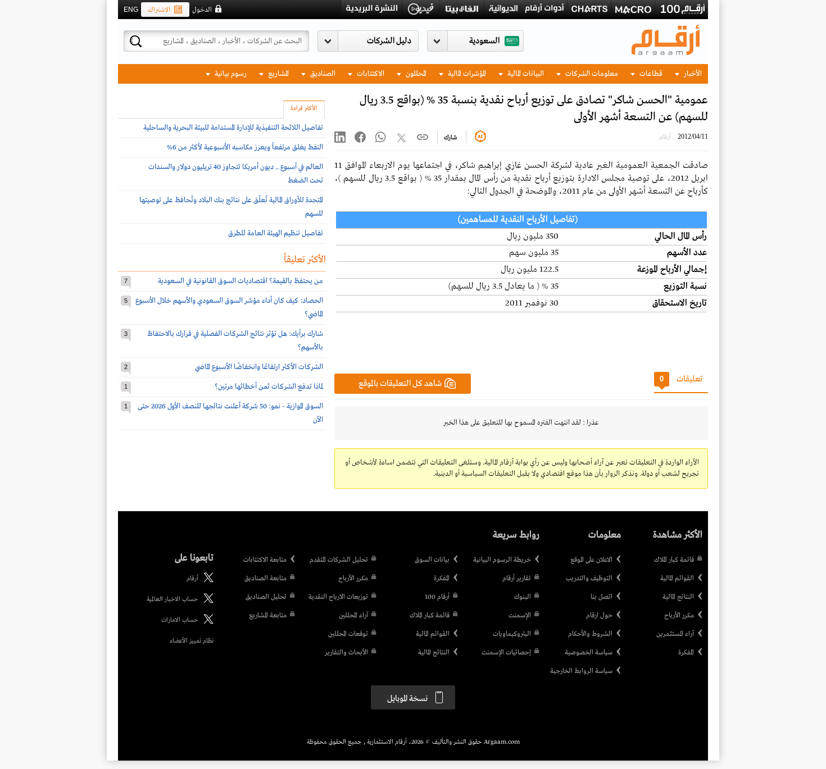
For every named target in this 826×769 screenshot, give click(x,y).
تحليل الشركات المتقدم (339, 560)
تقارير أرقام (516, 578)
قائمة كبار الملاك (674, 560)
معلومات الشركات (591, 74)
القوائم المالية (677, 578)
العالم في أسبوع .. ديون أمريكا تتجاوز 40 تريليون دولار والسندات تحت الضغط (235, 173)
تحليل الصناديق (266, 597)
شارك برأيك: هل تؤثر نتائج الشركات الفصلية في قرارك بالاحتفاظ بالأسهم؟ (235, 340)
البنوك (522, 597)
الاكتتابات (369, 74)
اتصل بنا (601, 597)
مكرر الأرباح (679, 615)
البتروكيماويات (512, 634)
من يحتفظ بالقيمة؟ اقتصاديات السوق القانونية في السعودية (240, 281)
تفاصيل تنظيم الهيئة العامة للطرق (275, 233)
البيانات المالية (525, 74)
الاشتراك (159, 10)
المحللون (415, 74)
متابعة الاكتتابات (265, 560)
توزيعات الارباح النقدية (338, 597)
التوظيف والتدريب (589, 578)
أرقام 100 (437, 597)
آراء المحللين (353, 615)
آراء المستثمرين (675, 634)
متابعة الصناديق (265, 578)
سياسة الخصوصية (588, 652)
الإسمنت (520, 615)
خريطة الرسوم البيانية (502, 560)
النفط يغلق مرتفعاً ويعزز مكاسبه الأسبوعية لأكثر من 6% (245, 147)
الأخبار (692, 74)
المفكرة (686, 652)
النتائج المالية (678, 597)
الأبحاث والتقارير (346, 652)
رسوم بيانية (230, 74)
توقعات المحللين (348, 634)
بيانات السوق (432, 560)
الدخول (202, 10)
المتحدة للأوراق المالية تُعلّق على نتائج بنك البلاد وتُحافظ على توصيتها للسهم (231, 207)
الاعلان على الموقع (591, 560)
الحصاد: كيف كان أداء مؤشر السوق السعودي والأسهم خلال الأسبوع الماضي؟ (229, 307)
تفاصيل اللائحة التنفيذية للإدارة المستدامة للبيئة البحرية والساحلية (233, 128)
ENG (131, 9)
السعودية (484, 41)
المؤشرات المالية (466, 74)
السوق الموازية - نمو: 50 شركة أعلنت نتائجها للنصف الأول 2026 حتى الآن (230, 413)
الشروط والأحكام (590, 634)
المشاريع (277, 74)
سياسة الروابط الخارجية (581, 671)
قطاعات (650, 74)
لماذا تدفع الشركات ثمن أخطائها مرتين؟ (269, 387)
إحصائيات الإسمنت (506, 652)
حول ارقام (599, 615)
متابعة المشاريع (268, 615)
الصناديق (321, 74)
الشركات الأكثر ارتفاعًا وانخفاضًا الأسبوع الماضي (259, 367)
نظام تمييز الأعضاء (192, 641)
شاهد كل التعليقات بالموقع (400, 383)
